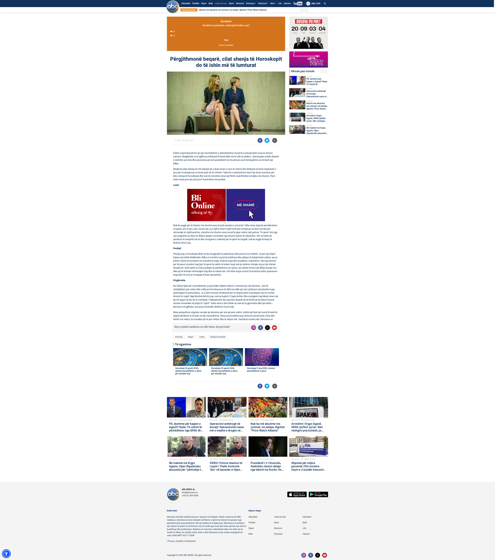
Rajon (204, 3)
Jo (173, 35)
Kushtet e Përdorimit (185, 541)
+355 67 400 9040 (190, 495)
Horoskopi (179, 337)
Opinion (287, 3)
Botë (211, 3)
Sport (231, 3)
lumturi (202, 337)
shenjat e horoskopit (217, 337)
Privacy (171, 541)
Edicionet (262, 3)
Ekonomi (240, 3)
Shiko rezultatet (226, 45)
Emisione (250, 3)
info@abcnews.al (190, 492)
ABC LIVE (315, 4)
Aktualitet (185, 3)
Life (280, 3)
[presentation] (323, 72)
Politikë (195, 3)
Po (173, 31)
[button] (6, 553)
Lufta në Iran (221, 3)
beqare (190, 337)
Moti (272, 3)
